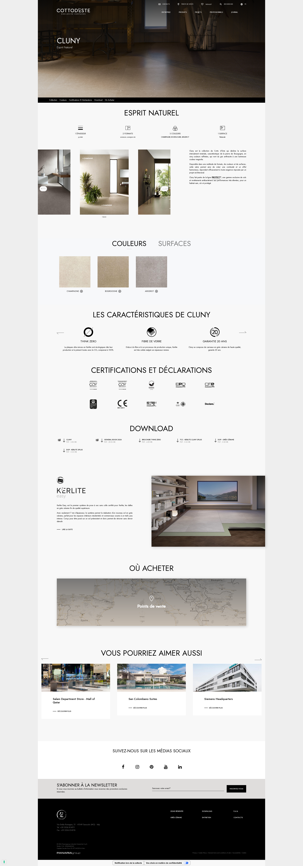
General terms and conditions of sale (219, 853)
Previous (44, 659)
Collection (53, 100)
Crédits (244, 853)
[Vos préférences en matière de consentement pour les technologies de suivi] (4, 862)
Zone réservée (176, 811)
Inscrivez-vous (236, 789)
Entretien (206, 817)
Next (258, 659)
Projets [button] (198, 12)
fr (245, 4)
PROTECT (216, 177)
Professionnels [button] (216, 12)
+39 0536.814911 (67, 827)
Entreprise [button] (166, 12)
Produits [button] (183, 12)
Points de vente (187, 4)
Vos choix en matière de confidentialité (164, 863)
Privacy (195, 853)
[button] (60, 333)
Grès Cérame (176, 817)
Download (207, 811)
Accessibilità (236, 853)
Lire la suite (67, 529)
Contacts (166, 4)
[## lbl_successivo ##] (164, 188)
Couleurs (63, 100)
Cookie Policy (202, 853)
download (98, 100)
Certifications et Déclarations (80, 100)
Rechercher (228, 4)
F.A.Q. (236, 811)
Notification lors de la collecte (128, 863)
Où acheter (109, 100)
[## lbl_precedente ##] (43, 188)
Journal (234, 12)
